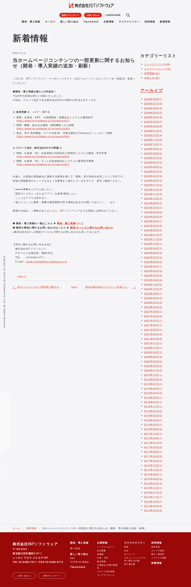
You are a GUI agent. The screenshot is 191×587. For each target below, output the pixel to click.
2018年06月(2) (153, 415)
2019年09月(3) (153, 379)
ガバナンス (129, 554)
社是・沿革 (102, 557)
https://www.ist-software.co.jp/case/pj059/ (43, 136)
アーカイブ (151, 90)
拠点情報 (101, 561)
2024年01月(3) (153, 234)
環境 (126, 546)
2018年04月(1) (153, 420)
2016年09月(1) (153, 474)
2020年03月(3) (153, 365)
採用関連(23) (152, 73)
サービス (50, 21)
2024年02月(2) (153, 230)
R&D (72, 558)
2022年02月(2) (153, 307)
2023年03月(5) (153, 275)
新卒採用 (155, 546)
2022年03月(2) (153, 302)
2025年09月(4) (153, 148)
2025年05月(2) (153, 167)
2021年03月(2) (153, 338)
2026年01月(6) (153, 130)
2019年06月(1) (153, 388)
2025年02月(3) (153, 180)
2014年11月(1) (153, 496)
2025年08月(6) (153, 153)
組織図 (100, 554)
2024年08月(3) (153, 203)
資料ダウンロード (70, 15)
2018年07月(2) (153, 411)
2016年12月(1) (153, 465)
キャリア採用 (157, 550)
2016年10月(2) (153, 469)
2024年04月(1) (153, 221)
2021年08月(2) (153, 316)
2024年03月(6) (153, 225)
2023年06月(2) (153, 261)
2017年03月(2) (153, 460)
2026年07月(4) (153, 103)
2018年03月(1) (153, 424)
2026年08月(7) (153, 99)
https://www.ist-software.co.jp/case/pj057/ (43, 120)
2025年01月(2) (153, 185)
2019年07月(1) (153, 384)
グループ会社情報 (106, 571)
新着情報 (165, 21)
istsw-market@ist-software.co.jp (46, 261)
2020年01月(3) (153, 370)
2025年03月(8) (153, 176)
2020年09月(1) (153, 352)
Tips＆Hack (91, 21)
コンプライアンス (106, 574)
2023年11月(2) (153, 239)
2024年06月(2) (153, 212)
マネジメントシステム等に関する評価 (135, 559)
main (74, 287)
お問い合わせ (93, 15)
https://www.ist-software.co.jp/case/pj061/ (43, 164)
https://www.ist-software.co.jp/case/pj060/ (43, 156)
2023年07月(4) (153, 257)
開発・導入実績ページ (70, 223)
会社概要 (101, 550)
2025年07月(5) (153, 157)
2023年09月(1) (153, 248)
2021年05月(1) (153, 329)
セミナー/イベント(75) (157, 69)
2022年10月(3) (153, 289)
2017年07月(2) (153, 442)
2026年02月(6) (153, 126)
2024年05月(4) (153, 216)
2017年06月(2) (153, 447)
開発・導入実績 (31, 21)
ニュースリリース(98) (157, 64)
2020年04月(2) (153, 361)
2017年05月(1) (153, 451)
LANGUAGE (113, 15)
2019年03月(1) (153, 397)
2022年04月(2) (153, 298)
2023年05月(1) (153, 266)
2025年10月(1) (153, 144)
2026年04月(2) (153, 117)
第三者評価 (129, 564)
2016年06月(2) (153, 478)
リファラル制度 (159, 557)
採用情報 (150, 21)
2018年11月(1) (153, 406)
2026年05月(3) (153, 112)
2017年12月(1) (153, 433)
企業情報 (109, 21)
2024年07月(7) (153, 207)
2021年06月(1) (153, 325)
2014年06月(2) (153, 506)
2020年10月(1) (153, 347)
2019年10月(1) (153, 375)
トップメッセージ (106, 546)
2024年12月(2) (153, 189)
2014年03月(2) (153, 510)
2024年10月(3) (153, 198)
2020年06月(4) (153, 356)
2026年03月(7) (153, 121)
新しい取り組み (69, 21)
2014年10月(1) (153, 501)
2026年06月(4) (153, 108)
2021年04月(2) (153, 334)
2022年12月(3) (153, 284)
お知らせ (21, 276)
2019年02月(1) (153, 402)
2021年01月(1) (153, 343)
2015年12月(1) (153, 487)
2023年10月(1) (153, 243)
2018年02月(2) (153, 429)
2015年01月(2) (153, 492)
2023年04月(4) (153, 271)
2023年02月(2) (153, 280)
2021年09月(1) (153, 311)
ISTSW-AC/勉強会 (79, 561)
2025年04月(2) (153, 171)
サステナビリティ (129, 21)
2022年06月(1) (153, 293)
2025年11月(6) (153, 139)
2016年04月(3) (153, 483)
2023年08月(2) (153, 252)
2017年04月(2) (153, 456)
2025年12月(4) (153, 135)
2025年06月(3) (153, 162)
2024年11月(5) (153, 194)
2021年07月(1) (153, 320)
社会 (126, 550)
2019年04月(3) (153, 393)
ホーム (17, 528)
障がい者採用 (157, 554)
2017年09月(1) (153, 438)
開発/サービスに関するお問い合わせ (91, 227)
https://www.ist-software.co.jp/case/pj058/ (43, 128)
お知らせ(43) (152, 77)
